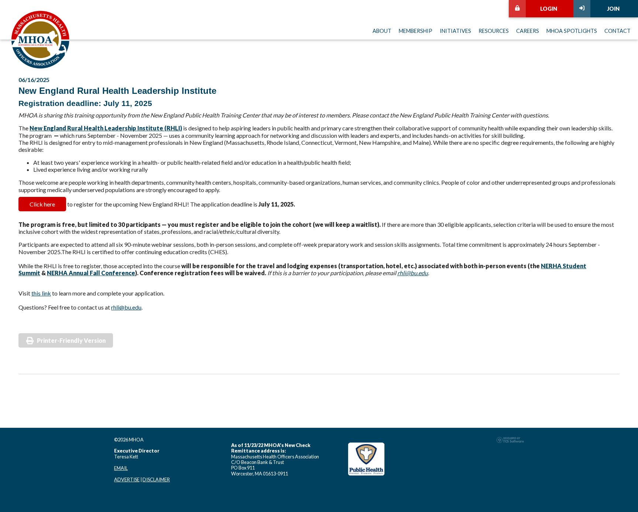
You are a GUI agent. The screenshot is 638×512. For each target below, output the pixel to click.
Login (548, 9)
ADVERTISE (127, 479)
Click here (42, 204)
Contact (617, 31)
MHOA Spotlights (571, 31)
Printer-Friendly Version (71, 340)
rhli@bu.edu (412, 272)
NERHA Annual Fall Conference (91, 272)
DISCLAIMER (156, 479)
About (382, 31)
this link (41, 293)
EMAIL (121, 468)
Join (613, 9)
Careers (527, 31)
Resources (493, 31)
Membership (415, 31)
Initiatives (455, 31)
